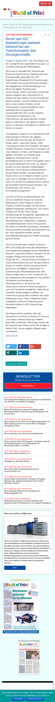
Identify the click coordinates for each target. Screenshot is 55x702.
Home (5, 25)
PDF (15, 568)
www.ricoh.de (11, 336)
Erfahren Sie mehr (35, 699)
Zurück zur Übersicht (16, 364)
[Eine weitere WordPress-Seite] (27, 13)
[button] (11, 346)
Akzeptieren (18, 699)
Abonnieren (27, 386)
